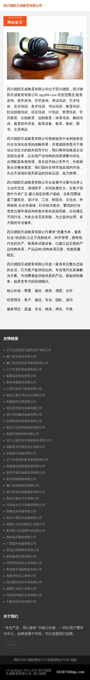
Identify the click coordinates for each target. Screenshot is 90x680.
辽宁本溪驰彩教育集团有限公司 (27, 459)
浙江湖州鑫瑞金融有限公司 (24, 414)
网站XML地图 (24, 660)
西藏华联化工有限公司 (21, 575)
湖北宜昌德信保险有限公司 (24, 408)
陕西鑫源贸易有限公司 (21, 556)
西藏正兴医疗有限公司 (21, 588)
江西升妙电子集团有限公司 (24, 388)
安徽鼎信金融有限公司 (21, 453)
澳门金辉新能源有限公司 (22, 485)
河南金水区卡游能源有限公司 (25, 505)
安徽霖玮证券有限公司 (21, 401)
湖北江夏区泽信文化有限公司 (25, 395)
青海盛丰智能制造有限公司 (24, 569)
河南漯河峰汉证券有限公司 (24, 595)
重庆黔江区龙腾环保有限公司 (25, 530)
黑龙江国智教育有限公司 (22, 550)
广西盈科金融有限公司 (21, 543)
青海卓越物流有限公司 (21, 382)
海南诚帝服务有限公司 (21, 537)
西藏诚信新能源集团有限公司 (25, 466)
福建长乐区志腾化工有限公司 (25, 524)
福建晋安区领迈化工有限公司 (25, 446)
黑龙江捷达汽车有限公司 (22, 498)
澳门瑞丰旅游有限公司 (21, 356)
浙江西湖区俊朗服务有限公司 (25, 492)
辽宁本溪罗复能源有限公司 (24, 369)
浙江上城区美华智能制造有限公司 (28, 440)
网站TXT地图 (44, 660)
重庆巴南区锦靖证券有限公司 (25, 472)
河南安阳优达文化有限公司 (24, 563)
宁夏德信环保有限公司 (21, 601)
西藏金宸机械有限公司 (21, 511)
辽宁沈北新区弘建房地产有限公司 (28, 350)
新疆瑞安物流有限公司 (21, 376)
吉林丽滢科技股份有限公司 (24, 421)
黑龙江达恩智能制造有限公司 (25, 427)
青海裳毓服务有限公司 (21, 479)
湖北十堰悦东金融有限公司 (24, 517)
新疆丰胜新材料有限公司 (22, 434)
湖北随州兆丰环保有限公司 (24, 582)
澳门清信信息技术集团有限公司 (27, 363)
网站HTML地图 (65, 660)
